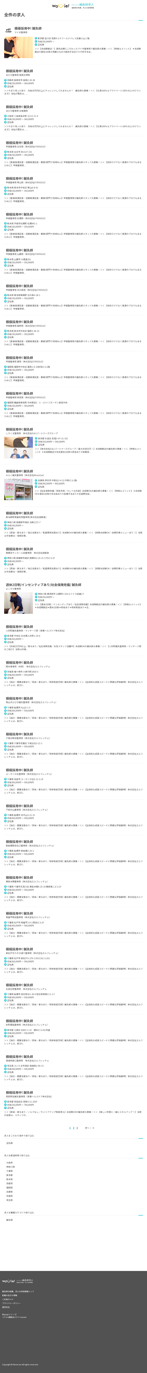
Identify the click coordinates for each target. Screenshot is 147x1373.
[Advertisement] (73, 1251)
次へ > (88, 1127)
